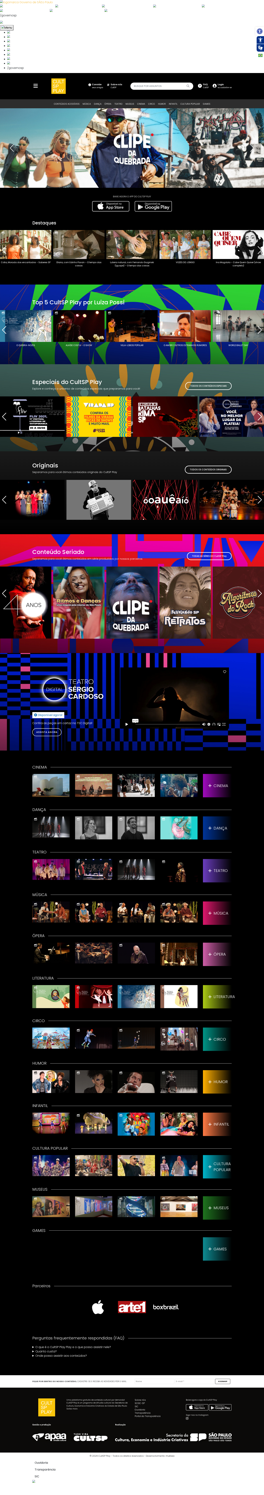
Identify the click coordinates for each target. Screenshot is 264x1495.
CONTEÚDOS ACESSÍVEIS (67, 103)
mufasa (170, 1455)
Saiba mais (72, 1408)
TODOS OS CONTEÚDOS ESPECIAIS (208, 385)
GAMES (206, 103)
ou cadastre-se (225, 86)
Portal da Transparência (148, 1416)
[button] (259, 31)
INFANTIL (173, 103)
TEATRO (118, 103)
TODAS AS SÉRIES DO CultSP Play (209, 556)
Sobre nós (140, 1399)
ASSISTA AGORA (46, 732)
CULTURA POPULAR (190, 103)
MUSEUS (130, 103)
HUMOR (162, 103)
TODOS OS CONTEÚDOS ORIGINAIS (208, 469)
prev (11, 148)
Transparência (142, 1412)
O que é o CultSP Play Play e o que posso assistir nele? (73, 1347)
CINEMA (141, 103)
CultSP (116, 86)
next (252, 148)
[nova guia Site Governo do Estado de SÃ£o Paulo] (26, 2)
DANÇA (97, 103)
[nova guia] (15, 23)
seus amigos (97, 86)
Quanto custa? (46, 1351)
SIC (136, 1406)
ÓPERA (108, 103)
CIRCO (151, 103)
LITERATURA (223, 996)
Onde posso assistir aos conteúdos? (61, 1356)
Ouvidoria (140, 1409)
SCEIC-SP (140, 1403)
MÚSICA (87, 103)
